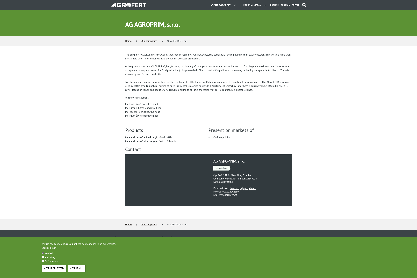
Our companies (149, 41)
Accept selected (54, 268)
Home (128, 41)
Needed (49, 253)
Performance (51, 261)
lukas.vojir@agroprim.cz (243, 188)
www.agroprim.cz (228, 194)
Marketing (50, 257)
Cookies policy (49, 247)
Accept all (76, 268)
